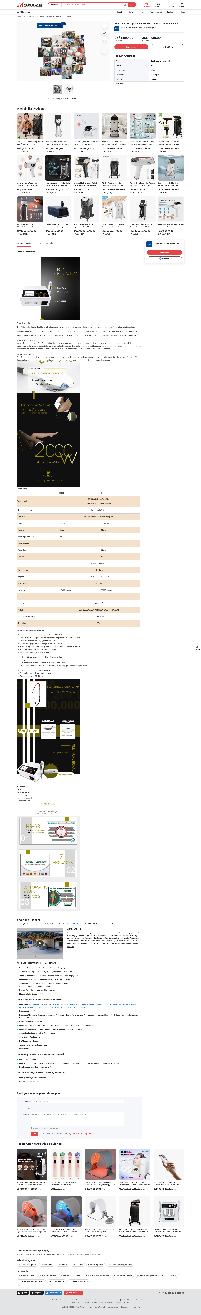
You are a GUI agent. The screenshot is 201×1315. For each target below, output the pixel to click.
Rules (183, 12)
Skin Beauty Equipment (63, 17)
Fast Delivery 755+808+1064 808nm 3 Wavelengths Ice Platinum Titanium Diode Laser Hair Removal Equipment (134, 1231)
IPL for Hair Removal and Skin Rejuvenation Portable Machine (85, 225)
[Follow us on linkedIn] (183, 1293)
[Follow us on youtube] (176, 1293)
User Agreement (113, 1307)
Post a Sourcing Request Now (81, 1134)
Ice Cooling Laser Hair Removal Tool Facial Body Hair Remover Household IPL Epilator (171, 225)
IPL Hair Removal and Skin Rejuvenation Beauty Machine (112, 184)
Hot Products (53, 1300)
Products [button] (54, 4)
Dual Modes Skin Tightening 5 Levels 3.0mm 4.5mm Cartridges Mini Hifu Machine (167, 1184)
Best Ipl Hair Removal (56, 1281)
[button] (125, 5)
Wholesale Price (114, 1300)
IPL (71, 1007)
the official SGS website (72, 924)
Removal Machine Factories (71, 1276)
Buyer (131, 12)
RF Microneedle (80, 1007)
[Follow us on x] (169, 1293)
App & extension (156, 12)
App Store (22, 1293)
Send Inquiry (131, 47)
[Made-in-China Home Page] (29, 4)
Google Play (36, 1293)
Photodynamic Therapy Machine (81, 1004)
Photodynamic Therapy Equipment (120, 1265)
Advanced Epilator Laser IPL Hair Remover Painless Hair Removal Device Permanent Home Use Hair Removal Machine (86, 184)
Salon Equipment (47, 1265)
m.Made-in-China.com (106, 1302)
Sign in (181, 6)
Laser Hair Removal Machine (124, 1004)
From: (27, 1102)
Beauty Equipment (45, 17)
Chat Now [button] (169, 47)
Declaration (125, 1307)
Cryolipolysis (64, 1007)
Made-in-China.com (90, 1302)
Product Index (140, 1300)
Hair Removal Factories (27, 1276)
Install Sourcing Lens (74, 1293)
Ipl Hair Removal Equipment (147, 1276)
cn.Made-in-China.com (122, 1302)
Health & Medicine (30, 17)
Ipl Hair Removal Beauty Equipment (31, 1281)
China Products (65, 1300)
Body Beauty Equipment (27, 1265)
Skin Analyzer (63, 1265)
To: (28, 1108)
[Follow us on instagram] (173, 1293)
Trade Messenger (53, 1293)
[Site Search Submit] (132, 4)
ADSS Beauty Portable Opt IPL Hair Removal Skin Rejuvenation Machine (86, 143)
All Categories (25, 12)
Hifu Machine (37, 1004)
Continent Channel (127, 1300)
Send (34, 1133)
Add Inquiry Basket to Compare (63, 98)
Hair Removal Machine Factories (97, 1276)
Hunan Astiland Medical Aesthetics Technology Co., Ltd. (140, 27)
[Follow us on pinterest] (179, 1293)
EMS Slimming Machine (28, 1007)
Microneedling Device (95, 1265)
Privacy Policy (136, 1307)
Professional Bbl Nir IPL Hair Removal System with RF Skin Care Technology (114, 143)
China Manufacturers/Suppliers (82, 1300)
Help (142, 12)
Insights (149, 1300)
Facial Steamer (77, 1265)
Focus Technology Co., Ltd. (84, 1307)
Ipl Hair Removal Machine (123, 1276)
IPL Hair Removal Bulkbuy (78, 1281)
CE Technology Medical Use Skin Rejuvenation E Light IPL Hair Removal (141, 225)
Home (19, 17)
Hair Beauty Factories (48, 1276)
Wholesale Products (100, 1300)
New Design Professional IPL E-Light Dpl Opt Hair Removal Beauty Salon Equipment (57, 143)
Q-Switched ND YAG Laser (49, 1007)
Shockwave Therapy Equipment (56, 1004)
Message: (26, 1114)
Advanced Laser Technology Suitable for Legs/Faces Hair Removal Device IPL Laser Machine (29, 184)
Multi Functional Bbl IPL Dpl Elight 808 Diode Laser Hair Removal (57, 184)
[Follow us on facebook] (166, 1293)
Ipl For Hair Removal (169, 1276)
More (19, 1286)
